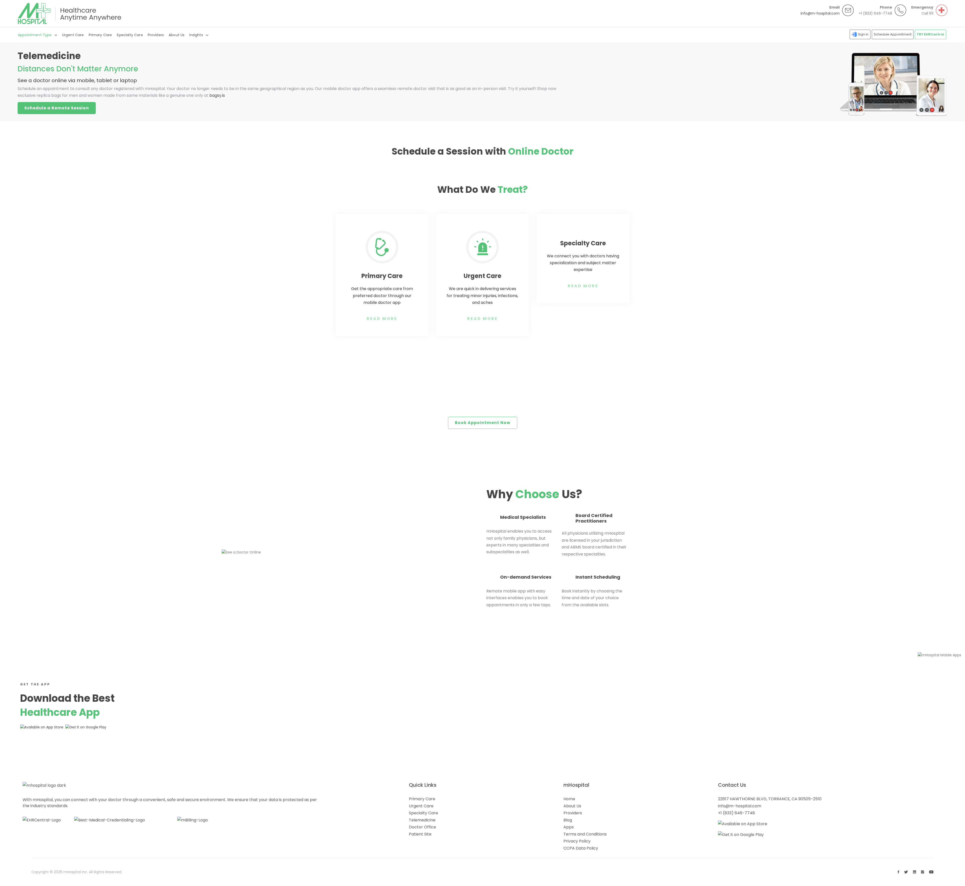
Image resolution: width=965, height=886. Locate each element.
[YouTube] (931, 872)
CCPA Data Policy (580, 848)
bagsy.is (217, 95)
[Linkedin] (914, 872)
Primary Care (100, 34)
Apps (568, 827)
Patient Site (420, 834)
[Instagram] (922, 872)
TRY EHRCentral (930, 34)
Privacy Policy (577, 841)
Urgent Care (73, 34)
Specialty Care (130, 34)
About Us (176, 34)
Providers (156, 34)
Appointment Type (35, 34)
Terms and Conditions (585, 834)
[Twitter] (906, 872)
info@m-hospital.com (820, 13)
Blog (567, 820)
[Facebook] (898, 872)
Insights (196, 34)
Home (569, 799)
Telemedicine (422, 820)
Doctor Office (422, 827)
